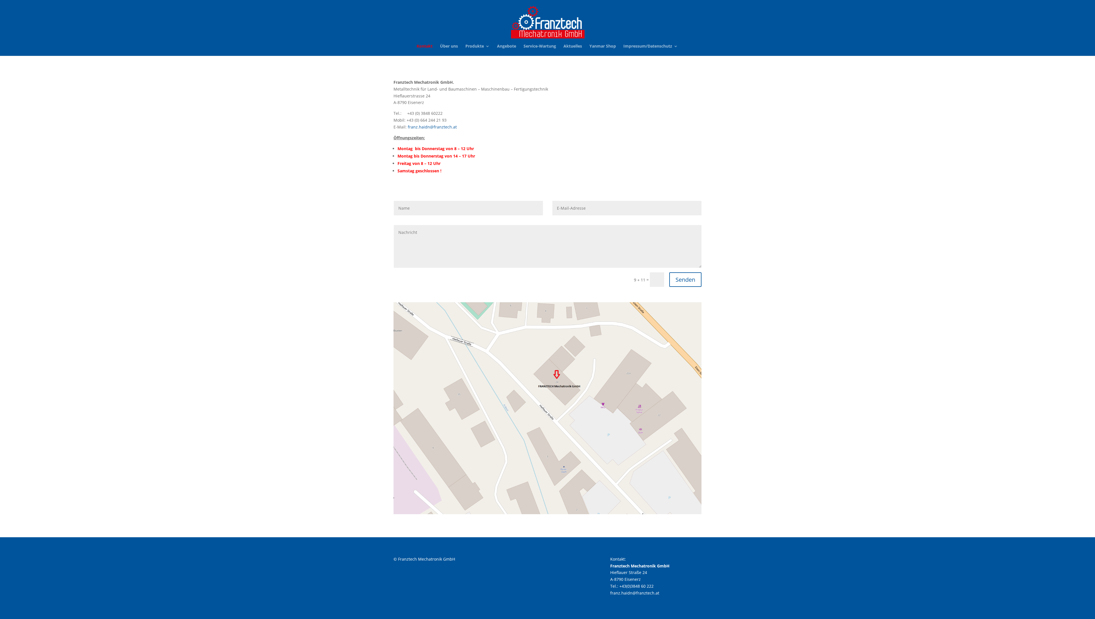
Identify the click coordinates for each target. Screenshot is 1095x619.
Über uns (449, 46)
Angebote (506, 46)
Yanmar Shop (602, 46)
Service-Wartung (540, 46)
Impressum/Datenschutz (647, 46)
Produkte (474, 46)
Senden (685, 279)
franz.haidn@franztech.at (432, 127)
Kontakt (425, 46)
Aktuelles (572, 46)
